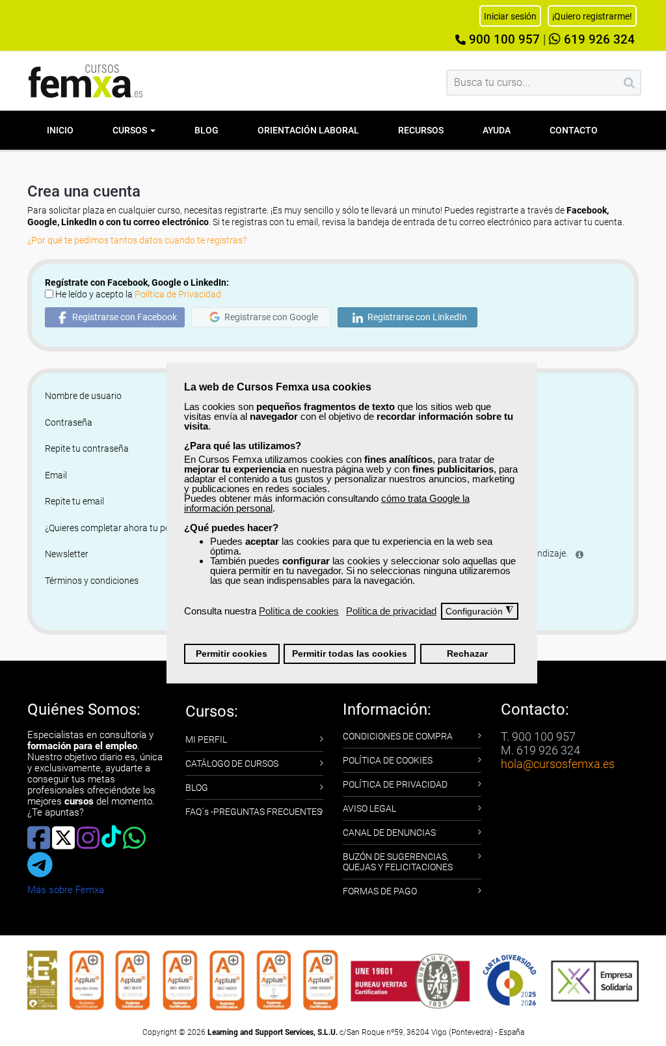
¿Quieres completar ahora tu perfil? (114, 528)
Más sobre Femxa (65, 890)
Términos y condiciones (92, 580)
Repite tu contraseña (87, 448)
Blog (206, 130)
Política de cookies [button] (299, 610)
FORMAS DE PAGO (380, 891)
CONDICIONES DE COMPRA (398, 736)
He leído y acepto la (138, 294)
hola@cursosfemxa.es (558, 764)
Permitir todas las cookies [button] (349, 654)
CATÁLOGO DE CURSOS (231, 763)
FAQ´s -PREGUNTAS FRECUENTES (253, 811)
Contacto (574, 130)
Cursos (131, 130)
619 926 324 (598, 40)
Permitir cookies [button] (231, 654)
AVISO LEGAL (369, 808)
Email (56, 475)
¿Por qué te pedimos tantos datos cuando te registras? (136, 240)
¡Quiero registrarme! (592, 16)
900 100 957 (503, 40)
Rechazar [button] (467, 654)
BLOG (196, 787)
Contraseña (68, 422)
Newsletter (66, 554)
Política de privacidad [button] (391, 610)
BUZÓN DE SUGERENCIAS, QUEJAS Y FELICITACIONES (398, 861)
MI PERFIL (206, 739)
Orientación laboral (308, 130)
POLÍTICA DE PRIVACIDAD (395, 784)
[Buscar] (629, 83)
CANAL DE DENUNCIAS (389, 832)
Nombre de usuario (83, 396)
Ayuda (497, 130)
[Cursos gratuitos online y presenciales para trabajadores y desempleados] (85, 81)
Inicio (60, 130)
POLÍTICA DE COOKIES (388, 760)
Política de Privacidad (178, 294)
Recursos (421, 130)
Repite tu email (74, 501)
